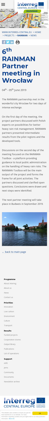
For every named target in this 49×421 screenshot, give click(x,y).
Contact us (8, 297)
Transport (8, 325)
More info (12, 419)
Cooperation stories (12, 339)
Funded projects (11, 335)
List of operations (11, 353)
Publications (9, 349)
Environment (9, 316)
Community (9, 372)
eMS (6, 363)
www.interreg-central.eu (17, 32)
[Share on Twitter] (8, 42)
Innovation (8, 307)
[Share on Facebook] (4, 42)
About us (7, 288)
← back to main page (14, 251)
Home (38, 32)
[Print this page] (17, 42)
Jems (6, 367)
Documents (9, 377)
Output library (9, 344)
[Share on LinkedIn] (12, 42)
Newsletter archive (12, 381)
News (34, 35)
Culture (7, 320)
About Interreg (10, 283)
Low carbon (9, 311)
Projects (9, 35)
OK (40, 413)
